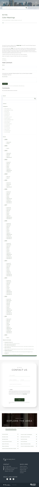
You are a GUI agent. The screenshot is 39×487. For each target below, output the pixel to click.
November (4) (9, 274)
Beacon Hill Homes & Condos (25, 443)
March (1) (8, 163)
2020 (6, 174)
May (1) (8, 166)
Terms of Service (28, 402)
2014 (6, 260)
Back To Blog (4, 14)
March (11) (8, 320)
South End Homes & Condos (7, 441)
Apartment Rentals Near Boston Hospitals (9, 448)
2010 (6, 335)
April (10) (8, 321)
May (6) (8, 268)
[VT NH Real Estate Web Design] (33, 485)
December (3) (9, 275)
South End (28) (7, 122)
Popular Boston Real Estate (10, 428)
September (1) (9, 157)
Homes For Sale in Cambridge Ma (26, 434)
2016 (6, 221)
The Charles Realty (7, 20)
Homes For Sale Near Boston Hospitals (27, 446)
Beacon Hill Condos (5, 443)
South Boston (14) (7, 121)
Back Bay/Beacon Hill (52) (9, 110)
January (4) (9, 280)
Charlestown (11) (7, 114)
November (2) (9, 257)
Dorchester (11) (7, 115)
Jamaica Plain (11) (7, 118)
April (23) (8, 303)
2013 (6, 278)
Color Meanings (8, 18)
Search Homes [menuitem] (23, 466)
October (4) (9, 255)
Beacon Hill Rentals (5, 446)
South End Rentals (24, 441)
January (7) (9, 263)
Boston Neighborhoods (21, 428)
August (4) (8, 308)
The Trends (4, 60)
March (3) (8, 154)
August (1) (8, 233)
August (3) (8, 253)
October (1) (9, 171)
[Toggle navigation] (36, 2)
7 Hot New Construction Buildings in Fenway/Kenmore (14, 354)
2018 (6, 189)
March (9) (8, 266)
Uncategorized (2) (7, 130)
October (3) (9, 330)
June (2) (8, 270)
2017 (6, 205)
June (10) (8, 324)
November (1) (9, 201)
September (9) (9, 310)
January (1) (9, 162)
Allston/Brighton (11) (8, 108)
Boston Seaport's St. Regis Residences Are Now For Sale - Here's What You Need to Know (19, 346)
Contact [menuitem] (22, 472)
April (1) (8, 178)
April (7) (8, 267)
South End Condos (24, 439)
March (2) (8, 176)
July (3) (8, 288)
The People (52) (7, 125)
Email (3, 69)
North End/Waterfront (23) (9, 119)
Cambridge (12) (7, 112)
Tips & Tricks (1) (7, 129)
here (12, 48)
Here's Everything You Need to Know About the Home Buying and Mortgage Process (19, 351)
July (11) (8, 307)
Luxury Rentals (30, 428)
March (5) (8, 283)
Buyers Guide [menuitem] (23, 469)
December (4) (9, 294)
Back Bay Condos (5, 436)
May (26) (8, 304)
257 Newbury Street (9, 470)
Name (3, 65)
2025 (6, 145)
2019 (6, 180)
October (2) (9, 235)
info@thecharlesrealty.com (11, 468)
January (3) (9, 207)
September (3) (9, 234)
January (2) (9, 191)
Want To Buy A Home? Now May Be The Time (12, 343)
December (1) (9, 202)
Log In (29, 2)
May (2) (8, 213)
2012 (6, 296)
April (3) (8, 194)
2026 (6, 139)
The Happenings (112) (8, 123)
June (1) (8, 143)
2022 (6, 159)
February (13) (9, 300)
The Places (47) (7, 126)
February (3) (9, 244)
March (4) (8, 246)
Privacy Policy (22, 402)
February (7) (9, 264)
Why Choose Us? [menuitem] (24, 468)
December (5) (9, 314)
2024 (6, 150)
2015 (6, 241)
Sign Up (32, 2)
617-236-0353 (22, 2)
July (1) (8, 148)
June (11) (8, 306)
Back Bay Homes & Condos (25, 436)
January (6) (9, 299)
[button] (26, 8)
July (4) (8, 251)
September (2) (9, 198)
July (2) (8, 197)
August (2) (8, 169)
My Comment (4, 76)
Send (19, 399)
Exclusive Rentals (5, 434)
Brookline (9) (7, 111)
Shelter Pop (19, 45)
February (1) (9, 142)
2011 (6, 316)
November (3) (9, 237)
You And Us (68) (7, 132)
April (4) (8, 247)
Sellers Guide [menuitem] (23, 471)
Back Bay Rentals (5, 439)
